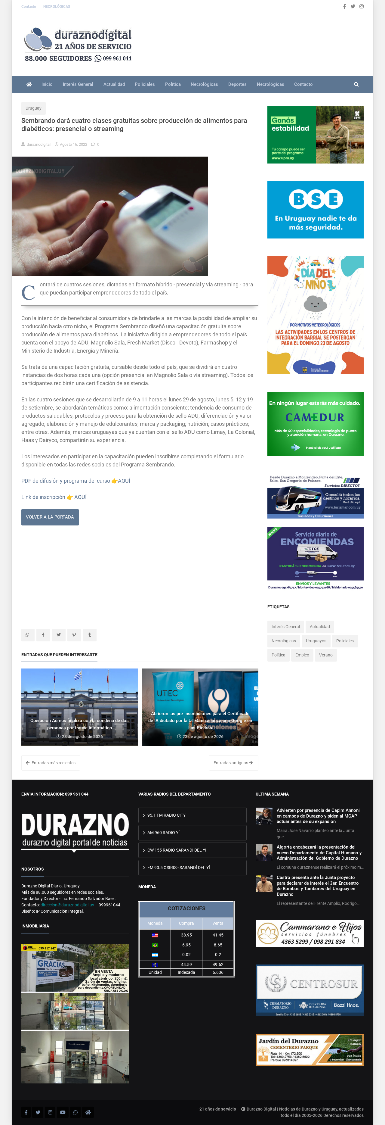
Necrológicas (204, 84)
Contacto (29, 7)
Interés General (78, 84)
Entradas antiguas (231, 762)
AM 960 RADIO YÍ (163, 832)
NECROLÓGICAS (56, 7)
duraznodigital (38, 144)
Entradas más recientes (53, 762)
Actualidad (114, 84)
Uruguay (34, 108)
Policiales (145, 84)
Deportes (237, 84)
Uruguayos (316, 640)
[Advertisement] (139, 577)
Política (173, 84)
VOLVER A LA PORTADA (50, 517)
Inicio (47, 84)
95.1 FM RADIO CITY (166, 815)
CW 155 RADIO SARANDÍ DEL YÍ (176, 850)
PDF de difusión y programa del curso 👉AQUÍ (75, 481)
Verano (326, 655)
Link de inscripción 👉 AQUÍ (54, 497)
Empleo (302, 655)
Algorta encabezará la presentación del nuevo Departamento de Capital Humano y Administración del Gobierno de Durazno (319, 852)
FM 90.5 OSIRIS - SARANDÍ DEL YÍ (178, 867)
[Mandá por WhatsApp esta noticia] (28, 635)
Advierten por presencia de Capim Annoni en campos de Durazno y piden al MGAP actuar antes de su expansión (318, 816)
